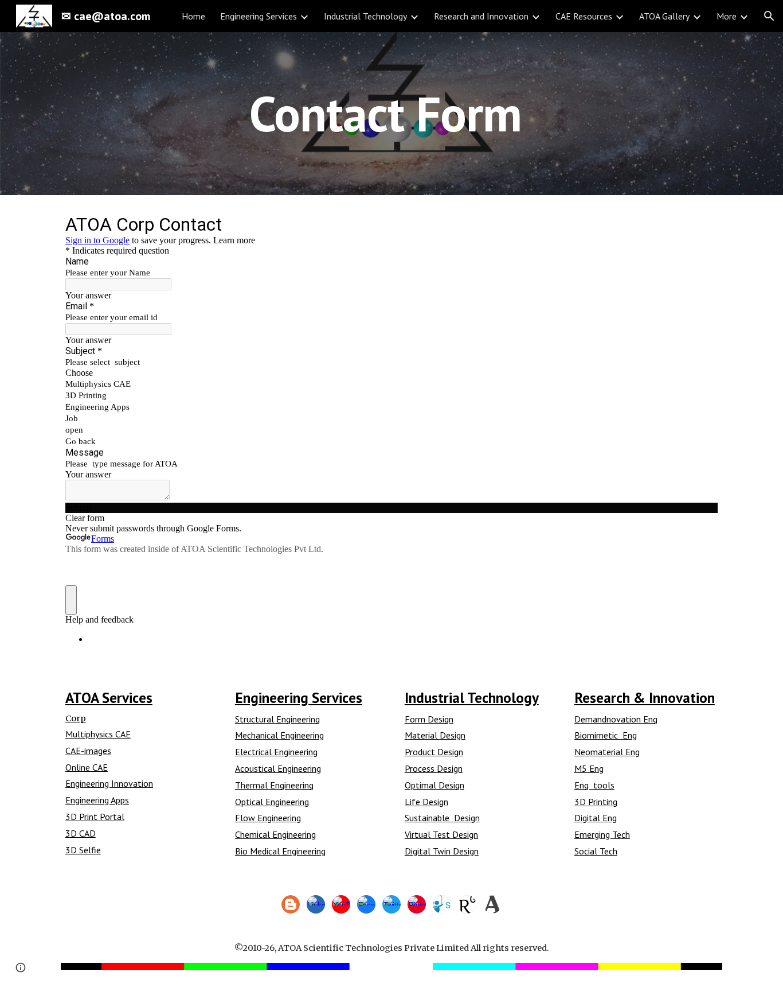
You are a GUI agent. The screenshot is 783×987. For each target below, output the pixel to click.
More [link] (727, 16)
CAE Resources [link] (583, 16)
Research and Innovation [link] (481, 16)
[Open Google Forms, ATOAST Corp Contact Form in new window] (700, 224)
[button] (769, 16)
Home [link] (193, 16)
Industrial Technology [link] (365, 16)
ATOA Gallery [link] (664, 16)
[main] (391, 113)
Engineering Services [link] (258, 16)
